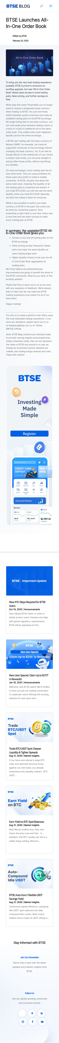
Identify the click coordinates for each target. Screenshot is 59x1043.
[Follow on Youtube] (42, 1021)
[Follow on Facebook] (32, 1021)
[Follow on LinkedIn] (41, 1013)
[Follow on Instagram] (22, 1021)
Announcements (32, 609)
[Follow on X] (22, 1013)
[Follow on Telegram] (32, 1013)
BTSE (24, 36)
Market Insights (31, 755)
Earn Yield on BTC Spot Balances (26, 821)
